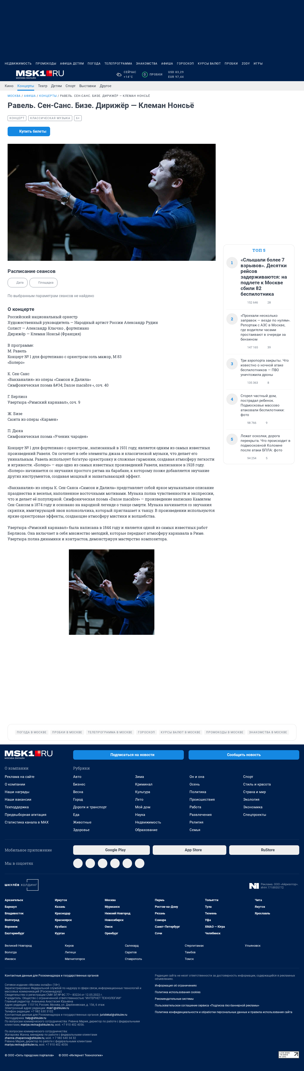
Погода (94, 63)
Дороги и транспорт (90, 807)
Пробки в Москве (67, 732)
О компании (15, 784)
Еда (76, 815)
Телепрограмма (118, 63)
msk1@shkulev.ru (58, 1008)
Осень (195, 784)
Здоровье (81, 830)
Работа (195, 807)
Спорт (71, 86)
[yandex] (139, 863)
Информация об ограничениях (176, 985)
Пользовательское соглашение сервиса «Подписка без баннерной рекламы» (207, 1005)
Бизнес (79, 784)
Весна (78, 792)
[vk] (90, 863)
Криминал (143, 784)
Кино (9, 86)
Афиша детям (72, 63)
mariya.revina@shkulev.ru (37, 1024)
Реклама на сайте (19, 777)
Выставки (87, 86)
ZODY (246, 63)
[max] (115, 863)
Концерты (25, 86)
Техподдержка (17, 807)
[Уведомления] (285, 74)
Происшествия (202, 799)
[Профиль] (296, 74)
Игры (258, 63)
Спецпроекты (254, 815)
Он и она (197, 777)
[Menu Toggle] (7, 74)
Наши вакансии (18, 799)
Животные (82, 822)
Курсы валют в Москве (180, 732)
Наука (140, 815)
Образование (146, 830)
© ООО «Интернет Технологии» (81, 1055)
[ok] (102, 863)
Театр (42, 86)
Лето (139, 799)
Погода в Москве (32, 732)
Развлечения (201, 815)
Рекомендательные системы (174, 999)
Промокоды (46, 63)
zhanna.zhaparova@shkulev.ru (24, 1038)
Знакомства (146, 63)
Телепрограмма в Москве (110, 732)
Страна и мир (254, 792)
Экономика (252, 807)
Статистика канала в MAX (26, 822)
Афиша (167, 63)
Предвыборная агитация (25, 815)
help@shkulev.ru (35, 1018)
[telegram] (78, 863)
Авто (77, 777)
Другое (105, 86)
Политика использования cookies (177, 992)
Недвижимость (18, 63)
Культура (142, 792)
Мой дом (142, 807)
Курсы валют (209, 63)
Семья (195, 830)
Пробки (231, 63)
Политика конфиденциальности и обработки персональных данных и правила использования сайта (223, 1012)
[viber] (127, 863)
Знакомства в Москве (268, 732)
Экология (251, 799)
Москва (14, 96)
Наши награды (17, 792)
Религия (196, 822)
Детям (56, 86)
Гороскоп (185, 63)
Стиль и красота (257, 784)
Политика (198, 792)
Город (78, 799)
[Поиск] (273, 74)
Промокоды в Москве (224, 732)
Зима (139, 777)
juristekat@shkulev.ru (113, 1014)
